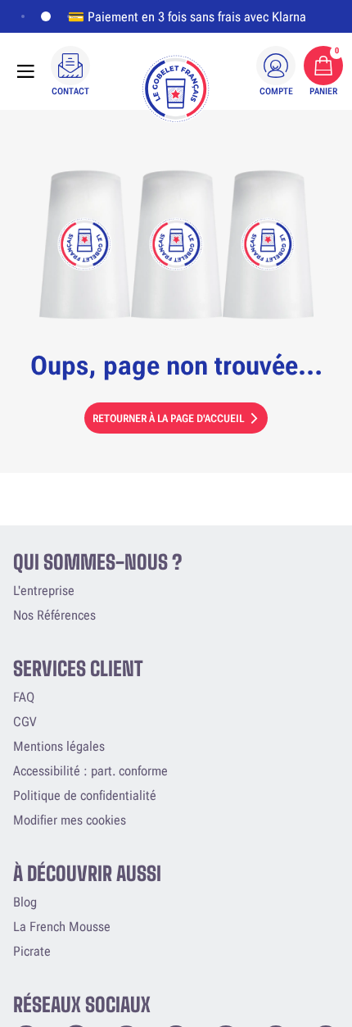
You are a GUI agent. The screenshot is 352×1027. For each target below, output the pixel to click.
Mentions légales (59, 746)
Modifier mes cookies (69, 820)
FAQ (23, 697)
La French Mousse (62, 926)
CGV (24, 721)
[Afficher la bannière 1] (23, 16)
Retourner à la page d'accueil (168, 418)
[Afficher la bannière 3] (69, 16)
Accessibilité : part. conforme (90, 771)
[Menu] (26, 71)
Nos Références (54, 615)
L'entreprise (43, 590)
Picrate (32, 951)
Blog (25, 902)
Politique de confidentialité (84, 795)
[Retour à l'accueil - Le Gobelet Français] (176, 88)
